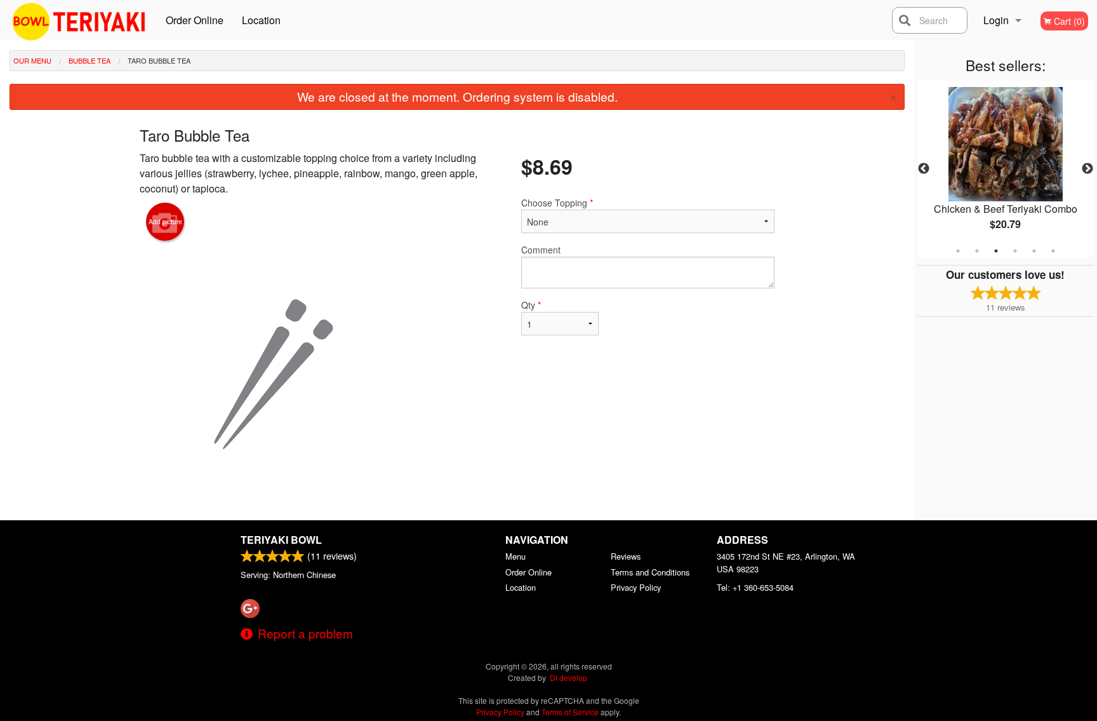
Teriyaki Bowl (281, 539)
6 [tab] (1053, 251)
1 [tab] (958, 251)
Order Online (194, 20)
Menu (515, 556)
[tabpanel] (1006, 169)
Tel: (755, 587)
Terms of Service (570, 711)
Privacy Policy (636, 587)
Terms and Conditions (650, 572)
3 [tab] (996, 251)
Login (996, 20)
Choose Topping (557, 202)
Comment (541, 249)
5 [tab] (1034, 251)
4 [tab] (1015, 251)
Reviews (626, 556)
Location (261, 20)
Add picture (165, 221)
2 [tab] (977, 251)
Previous (923, 169)
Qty (531, 305)
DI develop (568, 677)
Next (1087, 169)
